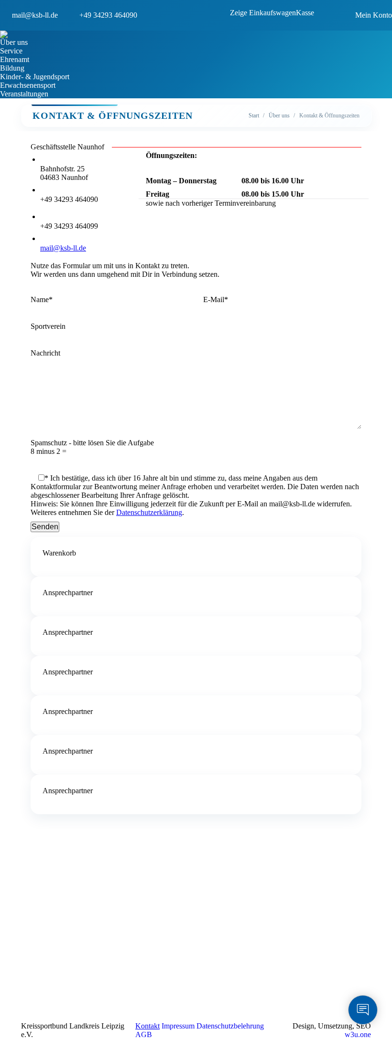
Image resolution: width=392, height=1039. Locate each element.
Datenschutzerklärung (149, 512)
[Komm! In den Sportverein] (101, 883)
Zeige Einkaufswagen (263, 13)
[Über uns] (101, 869)
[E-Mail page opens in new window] (232, 983)
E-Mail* (215, 299)
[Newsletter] (276, 869)
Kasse (305, 13)
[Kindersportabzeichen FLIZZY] (101, 888)
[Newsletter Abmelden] (276, 873)
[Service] (101, 873)
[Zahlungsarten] (101, 916)
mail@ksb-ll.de (63, 248)
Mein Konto (373, 15)
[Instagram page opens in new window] (217, 983)
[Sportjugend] (101, 893)
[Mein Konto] (101, 902)
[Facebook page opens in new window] (203, 983)
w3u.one (358, 1034)
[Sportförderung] (101, 878)
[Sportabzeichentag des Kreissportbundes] (101, 897)
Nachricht (45, 353)
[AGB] (101, 907)
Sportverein (48, 326)
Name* (42, 299)
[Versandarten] (101, 912)
